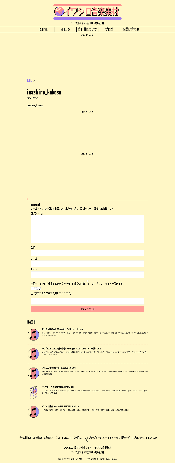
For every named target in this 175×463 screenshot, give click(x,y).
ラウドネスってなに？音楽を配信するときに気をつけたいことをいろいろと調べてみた (71, 349)
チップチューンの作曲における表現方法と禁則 (58, 387)
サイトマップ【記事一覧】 (120, 437)
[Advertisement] (87, 55)
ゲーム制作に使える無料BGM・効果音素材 (36, 437)
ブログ (109, 29)
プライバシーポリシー (98, 437)
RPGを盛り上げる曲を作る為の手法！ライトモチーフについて (63, 329)
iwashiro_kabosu (35, 105)
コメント (37, 213)
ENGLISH (65, 29)
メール (34, 258)
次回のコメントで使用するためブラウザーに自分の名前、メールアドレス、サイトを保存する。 (78, 284)
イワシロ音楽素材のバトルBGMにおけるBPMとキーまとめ (61, 406)
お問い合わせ (131, 29)
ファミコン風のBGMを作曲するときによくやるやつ (59, 368)
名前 (33, 248)
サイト (34, 269)
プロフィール (139, 437)
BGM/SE (44, 29)
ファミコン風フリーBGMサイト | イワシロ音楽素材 (87, 447)
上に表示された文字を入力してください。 (51, 293)
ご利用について (87, 29)
